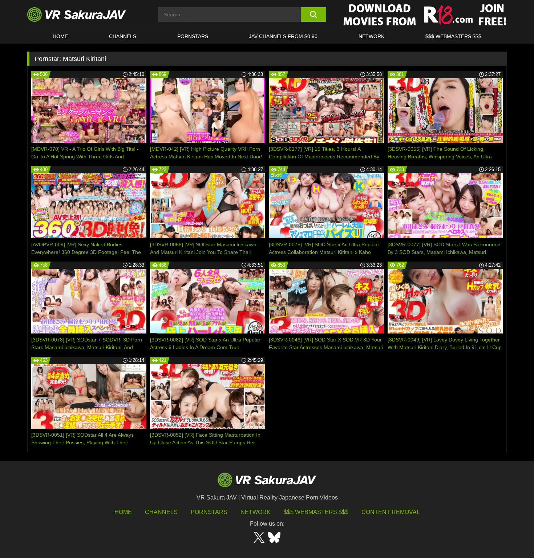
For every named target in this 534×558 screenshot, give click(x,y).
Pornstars (192, 36)
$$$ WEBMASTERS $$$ (453, 36)
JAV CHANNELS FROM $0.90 (283, 36)
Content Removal (390, 512)
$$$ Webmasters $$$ (316, 512)
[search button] (313, 14)
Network (371, 36)
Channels (122, 36)
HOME (60, 36)
